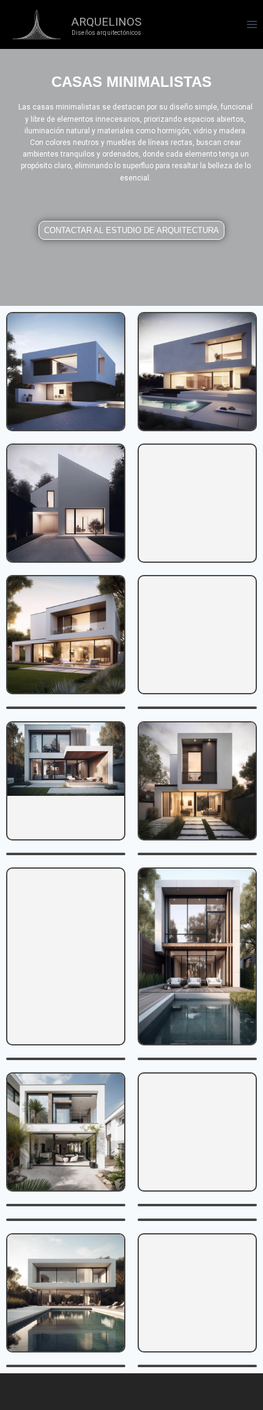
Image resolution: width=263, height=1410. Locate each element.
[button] (131, 230)
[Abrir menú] (251, 24)
